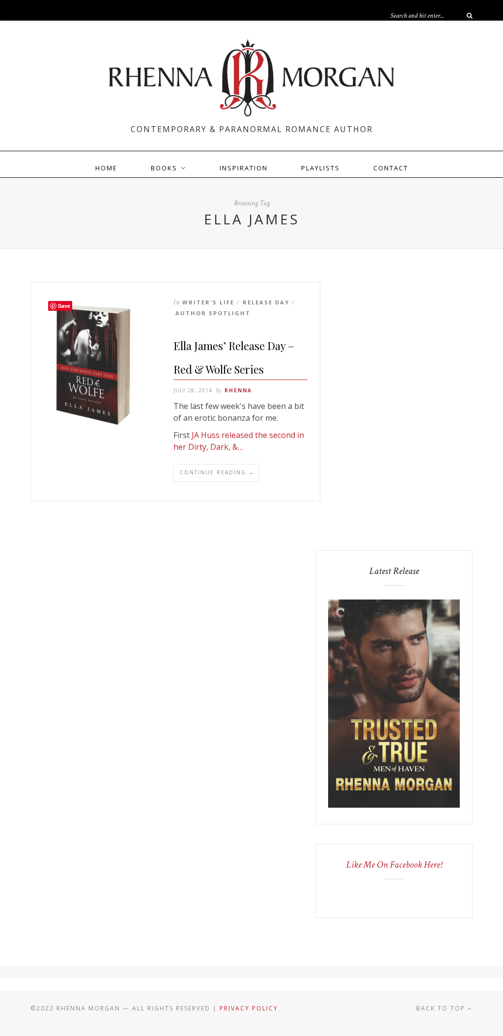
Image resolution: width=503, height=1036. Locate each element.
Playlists (320, 168)
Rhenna (238, 390)
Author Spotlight (213, 313)
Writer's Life (208, 302)
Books (164, 168)
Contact (390, 168)
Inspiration (244, 168)
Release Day (266, 302)
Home (106, 168)
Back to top (442, 1008)
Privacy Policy (249, 1008)
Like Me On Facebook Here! (394, 864)
